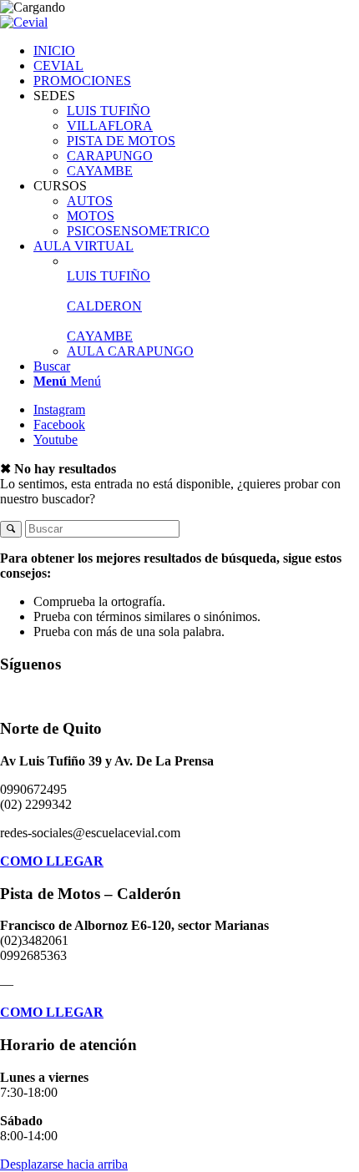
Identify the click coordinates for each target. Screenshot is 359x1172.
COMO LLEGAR (52, 861)
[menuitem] (196, 50)
